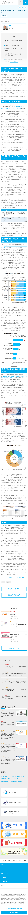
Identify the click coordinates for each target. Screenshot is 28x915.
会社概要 (3, 885)
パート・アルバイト (14, 616)
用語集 (2, 865)
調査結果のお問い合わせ (14, 589)
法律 (3, 582)
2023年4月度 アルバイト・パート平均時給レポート (18, 613)
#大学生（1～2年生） (20, 776)
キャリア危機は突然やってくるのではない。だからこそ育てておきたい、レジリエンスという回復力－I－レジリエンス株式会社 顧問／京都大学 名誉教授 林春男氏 (8, 748)
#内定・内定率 (4, 776)
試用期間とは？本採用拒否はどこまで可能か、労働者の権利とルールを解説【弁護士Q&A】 (15, 682)
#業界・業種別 (14, 781)
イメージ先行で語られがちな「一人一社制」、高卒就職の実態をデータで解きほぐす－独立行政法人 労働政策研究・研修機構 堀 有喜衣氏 (8, 760)
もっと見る (14, 61)
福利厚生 (8, 582)
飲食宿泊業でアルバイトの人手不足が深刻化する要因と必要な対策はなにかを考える (18, 636)
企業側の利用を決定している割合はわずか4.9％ (14, 55)
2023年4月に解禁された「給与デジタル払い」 (13, 41)
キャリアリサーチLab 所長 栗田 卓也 (18, 577)
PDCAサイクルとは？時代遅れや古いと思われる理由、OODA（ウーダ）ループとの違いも (15, 674)
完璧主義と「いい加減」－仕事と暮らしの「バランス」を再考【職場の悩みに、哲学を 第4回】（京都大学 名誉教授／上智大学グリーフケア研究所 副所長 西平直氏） (8, 735)
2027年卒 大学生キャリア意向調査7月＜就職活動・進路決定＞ (16, 697)
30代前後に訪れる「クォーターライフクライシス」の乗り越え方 (15, 689)
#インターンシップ (5, 781)
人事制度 (4, 15)
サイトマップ (4, 877)
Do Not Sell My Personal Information (14, 908)
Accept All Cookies (14, 912)
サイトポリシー (4, 881)
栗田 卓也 (12, 28)
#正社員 (20, 781)
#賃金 (18, 778)
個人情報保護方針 (5, 873)
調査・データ (7, 664)
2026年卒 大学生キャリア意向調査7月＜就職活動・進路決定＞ (7, 724)
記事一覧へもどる (14, 648)
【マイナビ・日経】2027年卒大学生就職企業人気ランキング (15, 666)
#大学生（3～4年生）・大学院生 (8, 778)
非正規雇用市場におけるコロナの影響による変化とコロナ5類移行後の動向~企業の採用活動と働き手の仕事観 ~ (18, 624)
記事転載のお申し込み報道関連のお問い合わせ (14, 595)
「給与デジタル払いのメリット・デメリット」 (13, 49)
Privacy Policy (8, 905)
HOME (4, 860)
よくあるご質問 (4, 869)
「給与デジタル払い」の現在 (12, 45)
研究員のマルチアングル (17, 860)
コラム (6, 672)
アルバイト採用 (13, 628)
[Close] (26, 890)
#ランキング (11, 776)
